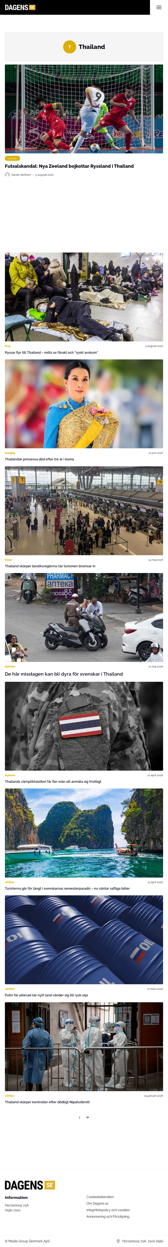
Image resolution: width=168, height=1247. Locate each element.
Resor (8, 559)
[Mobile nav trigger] (159, 7)
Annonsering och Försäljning (107, 1217)
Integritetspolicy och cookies (108, 1210)
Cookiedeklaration (100, 1197)
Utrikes (9, 882)
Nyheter (12, 158)
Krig (7, 346)
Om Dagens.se (97, 1203)
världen (10, 988)
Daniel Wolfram (21, 174)
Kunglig (10, 452)
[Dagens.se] (77, 7)
